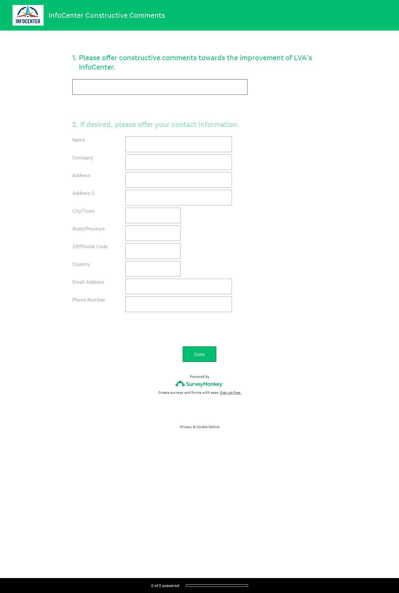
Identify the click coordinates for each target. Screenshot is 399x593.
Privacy (186, 426)
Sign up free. (230, 392)
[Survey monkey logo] (199, 383)
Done (199, 354)
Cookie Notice (207, 426)
